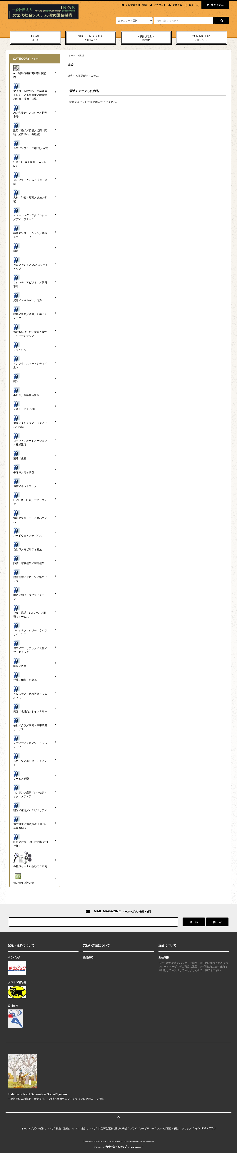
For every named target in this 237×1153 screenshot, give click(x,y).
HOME (35, 38)
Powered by (99, 1147)
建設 (81, 55)
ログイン (193, 5)
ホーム (72, 55)
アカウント (160, 5)
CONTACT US (201, 38)
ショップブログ (190, 1128)
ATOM (212, 1128)
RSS (203, 1128)
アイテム (217, 4)
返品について (88, 1128)
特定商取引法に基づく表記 (112, 1128)
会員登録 (177, 5)
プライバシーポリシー (142, 1128)
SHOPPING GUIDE (91, 38)
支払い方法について (42, 1128)
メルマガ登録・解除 (136, 5)
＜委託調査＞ (146, 38)
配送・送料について (67, 1128)
